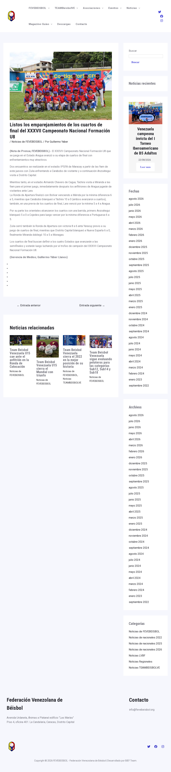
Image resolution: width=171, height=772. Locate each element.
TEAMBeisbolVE (65, 8)
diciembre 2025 (138, 247)
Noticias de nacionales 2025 (145, 643)
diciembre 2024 (138, 313)
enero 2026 (135, 241)
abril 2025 (134, 295)
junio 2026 (135, 210)
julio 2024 (134, 343)
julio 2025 (134, 277)
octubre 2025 (136, 259)
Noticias (132, 8)
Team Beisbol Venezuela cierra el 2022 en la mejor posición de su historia (73, 358)
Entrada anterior (29, 305)
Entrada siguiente (92, 305)
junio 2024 (135, 349)
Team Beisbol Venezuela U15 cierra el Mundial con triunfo (46, 368)
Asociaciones (91, 8)
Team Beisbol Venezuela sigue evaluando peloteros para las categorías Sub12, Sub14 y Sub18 (101, 362)
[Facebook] (161, 16)
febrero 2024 (136, 373)
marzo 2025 (136, 301)
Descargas (64, 24)
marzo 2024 (136, 367)
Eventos (113, 8)
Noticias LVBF (137, 655)
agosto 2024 (136, 337)
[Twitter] (159, 11)
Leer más (145, 167)
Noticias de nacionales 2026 (145, 649)
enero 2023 (135, 379)
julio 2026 (134, 204)
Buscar (133, 50)
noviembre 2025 (138, 253)
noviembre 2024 (138, 319)
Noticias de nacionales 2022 (145, 637)
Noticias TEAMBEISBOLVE (144, 667)
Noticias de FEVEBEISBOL (27, 141)
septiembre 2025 (139, 265)
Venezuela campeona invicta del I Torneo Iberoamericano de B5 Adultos (145, 141)
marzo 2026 (136, 228)
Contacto (81, 24)
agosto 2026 (136, 198)
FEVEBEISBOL (37, 8)
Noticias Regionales (140, 661)
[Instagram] (161, 20)
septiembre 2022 (139, 385)
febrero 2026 (136, 235)
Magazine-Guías (39, 24)
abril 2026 (134, 222)
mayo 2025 (135, 289)
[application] (48, 8)
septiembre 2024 (139, 331)
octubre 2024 (136, 325)
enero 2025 (135, 307)
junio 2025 (135, 283)
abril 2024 (134, 361)
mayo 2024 (135, 355)
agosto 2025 (136, 271)
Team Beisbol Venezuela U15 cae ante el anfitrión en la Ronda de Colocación (20, 358)
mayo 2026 (135, 216)
